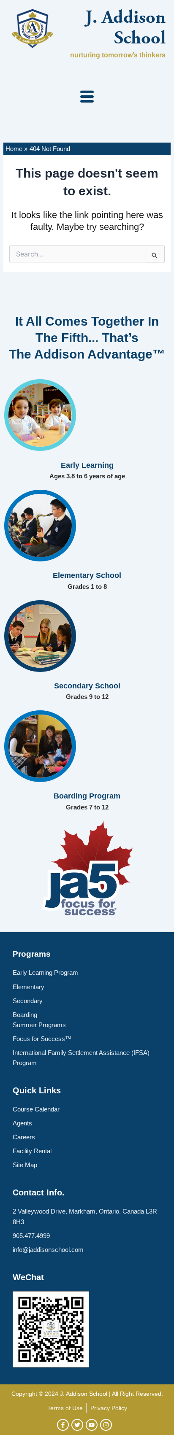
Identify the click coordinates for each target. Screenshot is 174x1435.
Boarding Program (87, 796)
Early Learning (87, 465)
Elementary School (87, 575)
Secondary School (87, 686)
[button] (87, 97)
